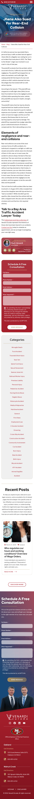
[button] (5, 250)
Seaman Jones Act (17, 372)
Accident (17, 476)
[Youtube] (24, 723)
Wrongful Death (17, 347)
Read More (8, 572)
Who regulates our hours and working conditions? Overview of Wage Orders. (15, 552)
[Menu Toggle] (31, 1)
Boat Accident (17, 455)
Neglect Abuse (17, 397)
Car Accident (17, 447)
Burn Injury (17, 451)
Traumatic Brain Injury (17, 355)
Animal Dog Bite (17, 471)
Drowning (17, 430)
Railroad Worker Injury (17, 376)
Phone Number (8, 280)
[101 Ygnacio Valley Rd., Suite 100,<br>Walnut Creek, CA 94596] (5, 774)
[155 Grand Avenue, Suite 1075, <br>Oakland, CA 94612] (5, 752)
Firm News (17, 418)
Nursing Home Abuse (17, 393)
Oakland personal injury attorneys (15, 220)
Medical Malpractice (17, 405)
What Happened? (9, 294)
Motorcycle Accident (17, 401)
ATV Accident (16, 467)
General (17, 413)
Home (3, 44)
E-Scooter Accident (17, 426)
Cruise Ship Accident (17, 434)
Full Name (6, 272)
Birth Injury (17, 459)
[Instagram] (10, 723)
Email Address (8, 287)
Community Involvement (17, 442)
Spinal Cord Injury (17, 364)
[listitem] (17, 504)
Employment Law (17, 422)
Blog (8, 44)
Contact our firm (6, 227)
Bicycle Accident (17, 463)
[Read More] (16, 572)
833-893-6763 (12, 759)
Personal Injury (17, 14)
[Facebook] (14, 723)
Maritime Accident (17, 409)
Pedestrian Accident (17, 389)
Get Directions (8, 748)
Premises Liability (17, 380)
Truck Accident (17, 351)
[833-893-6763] (5, 759)
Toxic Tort (17, 360)
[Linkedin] (19, 723)
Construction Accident (17, 438)
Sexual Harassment (17, 368)
